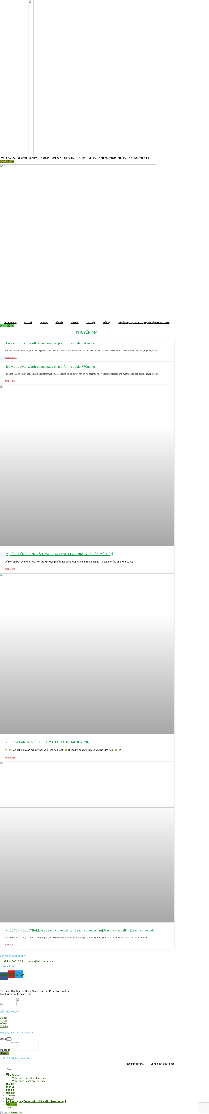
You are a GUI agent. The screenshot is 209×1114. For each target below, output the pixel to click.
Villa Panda (8, 158)
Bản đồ (45, 158)
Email (3, 1038)
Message (5, 1049)
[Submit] (7, 1073)
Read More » (11, 358)
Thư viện (69, 158)
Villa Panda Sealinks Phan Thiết (29, 1078)
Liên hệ (81, 158)
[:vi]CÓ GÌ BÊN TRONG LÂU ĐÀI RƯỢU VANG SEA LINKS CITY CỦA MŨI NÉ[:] (59, 554)
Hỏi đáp (56, 158)
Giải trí (22, 158)
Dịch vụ (33, 158)
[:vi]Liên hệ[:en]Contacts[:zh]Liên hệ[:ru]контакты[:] (118, 158)
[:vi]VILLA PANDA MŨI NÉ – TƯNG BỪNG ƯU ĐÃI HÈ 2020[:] (47, 742)
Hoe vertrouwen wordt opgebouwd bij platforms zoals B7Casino (50, 343)
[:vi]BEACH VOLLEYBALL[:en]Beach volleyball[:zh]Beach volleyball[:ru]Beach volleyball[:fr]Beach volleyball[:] (80, 930)
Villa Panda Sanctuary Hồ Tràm (28, 1081)
